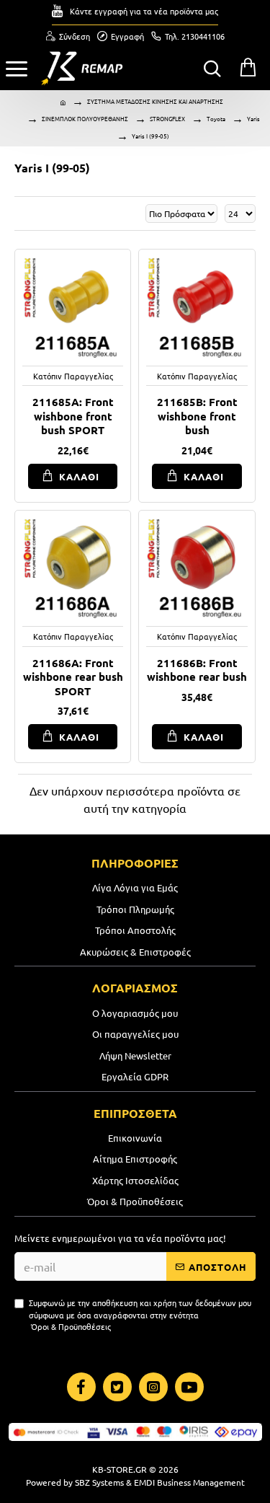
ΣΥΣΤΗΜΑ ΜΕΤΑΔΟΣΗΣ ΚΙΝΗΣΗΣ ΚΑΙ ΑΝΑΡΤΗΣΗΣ (155, 101)
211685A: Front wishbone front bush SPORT (73, 416)
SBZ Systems (99, 1482)
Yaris (253, 118)
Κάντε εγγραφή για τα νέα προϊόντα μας (144, 11)
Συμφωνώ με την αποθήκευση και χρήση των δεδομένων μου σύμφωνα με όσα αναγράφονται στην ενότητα (140, 1314)
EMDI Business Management (189, 1482)
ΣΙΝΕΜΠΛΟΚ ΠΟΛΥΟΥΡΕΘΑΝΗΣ (85, 118)
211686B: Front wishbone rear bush (197, 670)
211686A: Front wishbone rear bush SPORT (73, 677)
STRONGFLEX (167, 118)
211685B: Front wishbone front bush (197, 416)
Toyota (216, 118)
